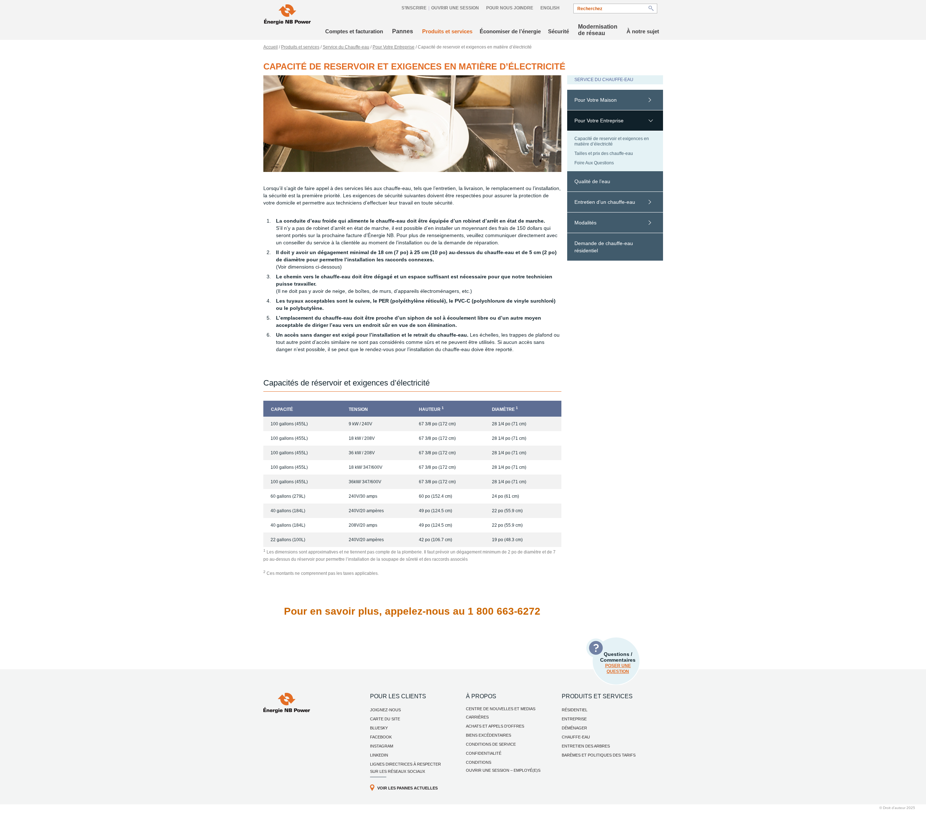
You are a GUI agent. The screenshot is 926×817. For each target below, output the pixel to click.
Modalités (585, 223)
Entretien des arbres (586, 746)
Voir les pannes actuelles (407, 788)
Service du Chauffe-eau (346, 47)
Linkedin (379, 755)
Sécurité (558, 31)
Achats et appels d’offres (495, 726)
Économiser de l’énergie (510, 31)
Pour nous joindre (509, 7)
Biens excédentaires (488, 735)
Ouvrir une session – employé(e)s (503, 770)
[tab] (615, 100)
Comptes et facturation (354, 31)
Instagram (381, 746)
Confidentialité (483, 753)
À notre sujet (642, 31)
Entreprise (574, 719)
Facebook (381, 737)
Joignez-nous (385, 710)
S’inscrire (414, 7)
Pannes (402, 31)
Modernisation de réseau (597, 30)
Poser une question (618, 668)
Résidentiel (574, 710)
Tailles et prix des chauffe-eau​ (603, 153)
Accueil (270, 47)
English (550, 7)
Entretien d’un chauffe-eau (604, 202)
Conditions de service (491, 744)
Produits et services (447, 31)
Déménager (574, 728)
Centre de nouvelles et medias (500, 709)
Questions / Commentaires (618, 662)
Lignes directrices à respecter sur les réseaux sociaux (405, 768)
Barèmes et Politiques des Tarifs (599, 755)
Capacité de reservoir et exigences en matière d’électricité (611, 141)
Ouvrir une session (455, 7)
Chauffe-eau (576, 737)
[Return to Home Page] (287, 15)
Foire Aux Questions (594, 162)
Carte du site (385, 719)
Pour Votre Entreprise (394, 47)
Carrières (477, 717)
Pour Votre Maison (595, 100)
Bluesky (379, 728)
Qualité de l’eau (592, 181)
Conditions (478, 762)
